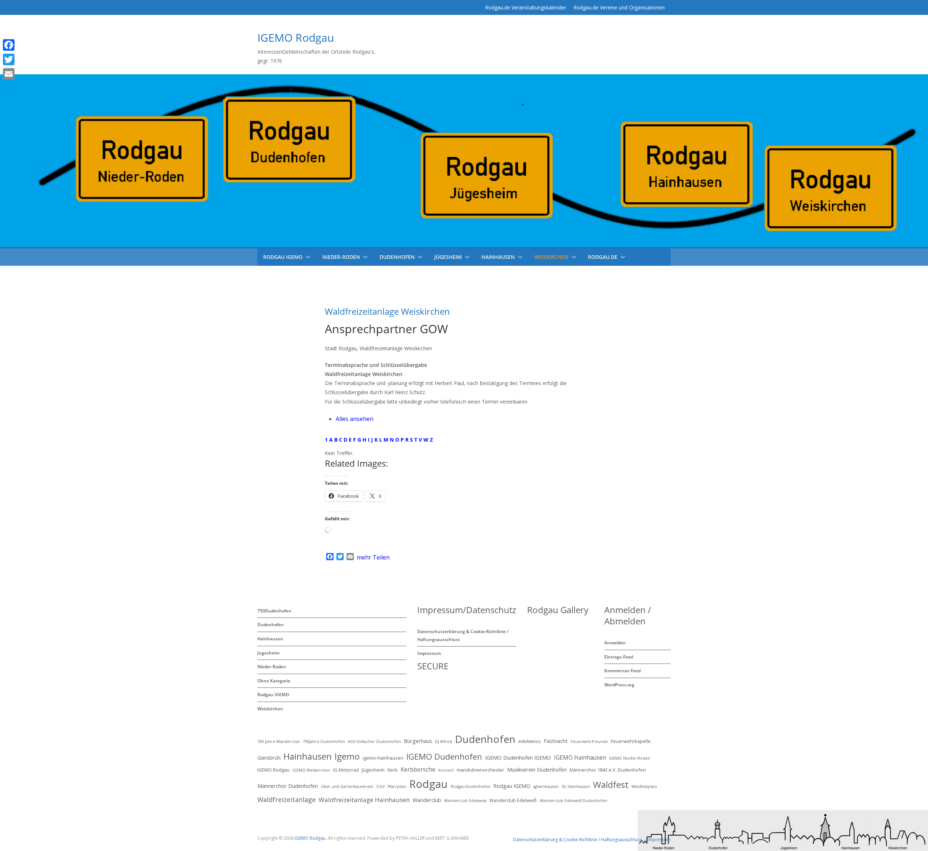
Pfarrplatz (397, 786)
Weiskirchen (551, 256)
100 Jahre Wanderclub (278, 741)
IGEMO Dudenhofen (444, 756)
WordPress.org (619, 685)
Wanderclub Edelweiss (465, 800)
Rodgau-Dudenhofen (470, 786)
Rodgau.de (602, 256)
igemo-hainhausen (382, 758)
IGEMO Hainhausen (580, 757)
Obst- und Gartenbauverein (347, 786)
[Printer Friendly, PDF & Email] (568, 462)
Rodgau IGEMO (273, 694)
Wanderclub (427, 800)
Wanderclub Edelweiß (513, 800)
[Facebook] (19, 45)
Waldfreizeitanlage (286, 799)
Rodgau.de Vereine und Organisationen (619, 7)
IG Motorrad (346, 770)
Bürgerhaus (418, 741)
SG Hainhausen (576, 786)
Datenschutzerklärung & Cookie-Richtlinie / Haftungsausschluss (577, 839)
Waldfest (611, 784)
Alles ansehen (354, 419)
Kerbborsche (418, 769)
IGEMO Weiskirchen (311, 770)
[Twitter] (19, 59)
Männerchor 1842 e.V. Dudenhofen (607, 770)
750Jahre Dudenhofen (324, 741)
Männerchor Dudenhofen (287, 785)
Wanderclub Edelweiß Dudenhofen (573, 800)
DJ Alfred (443, 741)
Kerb (393, 770)
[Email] (19, 74)
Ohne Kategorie (273, 681)
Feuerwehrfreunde (589, 741)
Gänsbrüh (269, 757)
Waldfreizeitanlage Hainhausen (364, 800)
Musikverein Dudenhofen (537, 769)
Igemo (347, 756)
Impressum (429, 653)
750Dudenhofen (274, 611)
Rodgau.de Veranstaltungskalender (525, 7)
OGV (380, 786)
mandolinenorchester (480, 770)
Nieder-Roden (341, 256)
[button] (307, 257)
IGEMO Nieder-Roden (629, 758)
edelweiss (529, 741)
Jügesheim (448, 256)
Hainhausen (498, 256)
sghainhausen (546, 786)
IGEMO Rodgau (295, 37)
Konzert (446, 770)
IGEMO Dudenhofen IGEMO (518, 757)
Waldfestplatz (644, 786)
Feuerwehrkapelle (631, 741)
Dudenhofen (397, 256)
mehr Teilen (373, 557)
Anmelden (615, 643)
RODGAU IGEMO (283, 256)
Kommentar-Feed (622, 671)
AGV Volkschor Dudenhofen (374, 741)
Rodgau (428, 784)
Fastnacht (556, 741)
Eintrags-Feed (618, 657)
